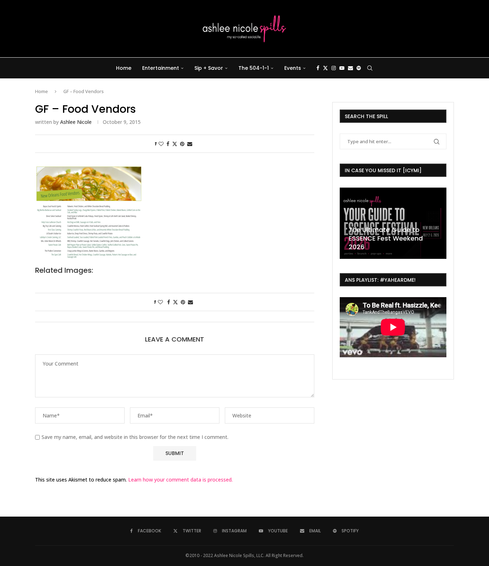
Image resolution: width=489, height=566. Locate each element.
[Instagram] (333, 68)
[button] (346, 223)
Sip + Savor (208, 68)
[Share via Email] (189, 143)
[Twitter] (325, 68)
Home (123, 68)
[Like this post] (161, 143)
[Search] (369, 68)
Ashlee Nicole (76, 121)
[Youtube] (341, 68)
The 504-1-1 (253, 68)
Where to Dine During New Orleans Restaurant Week (435, 242)
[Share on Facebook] (167, 143)
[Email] (350, 68)
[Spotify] (359, 68)
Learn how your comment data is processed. (180, 479)
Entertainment (160, 68)
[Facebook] (317, 68)
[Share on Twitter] (174, 143)
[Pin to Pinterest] (182, 143)
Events (292, 68)
